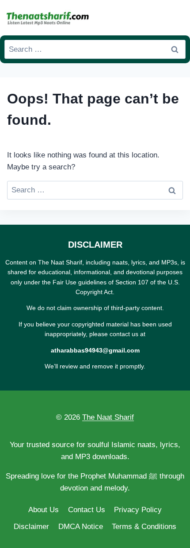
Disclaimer (31, 526)
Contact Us (86, 510)
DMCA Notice (80, 526)
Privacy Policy (138, 510)
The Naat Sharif (108, 417)
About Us (43, 510)
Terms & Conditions (144, 526)
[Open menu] (177, 17)
